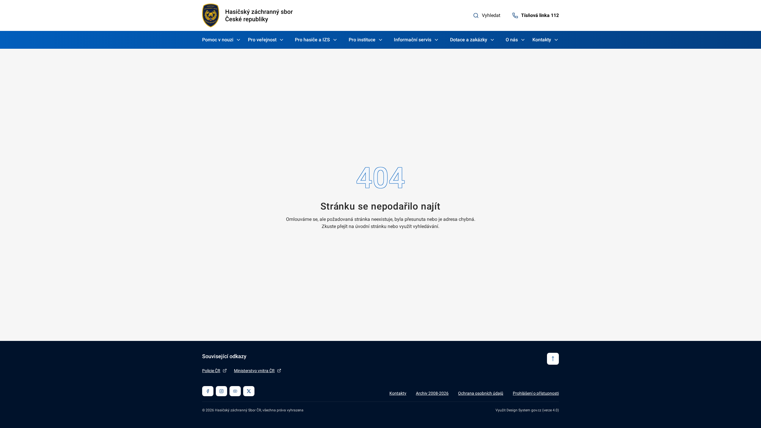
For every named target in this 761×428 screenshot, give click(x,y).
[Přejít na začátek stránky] (553, 359)
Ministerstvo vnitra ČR (254, 370)
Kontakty (541, 40)
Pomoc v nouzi (217, 40)
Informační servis (412, 40)
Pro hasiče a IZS (312, 40)
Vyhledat (491, 15)
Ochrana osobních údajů (480, 393)
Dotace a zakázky (468, 40)
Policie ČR (211, 370)
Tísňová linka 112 (540, 15)
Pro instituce (362, 40)
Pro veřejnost (262, 40)
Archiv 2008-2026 (432, 393)
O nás (512, 40)
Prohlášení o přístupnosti (536, 393)
